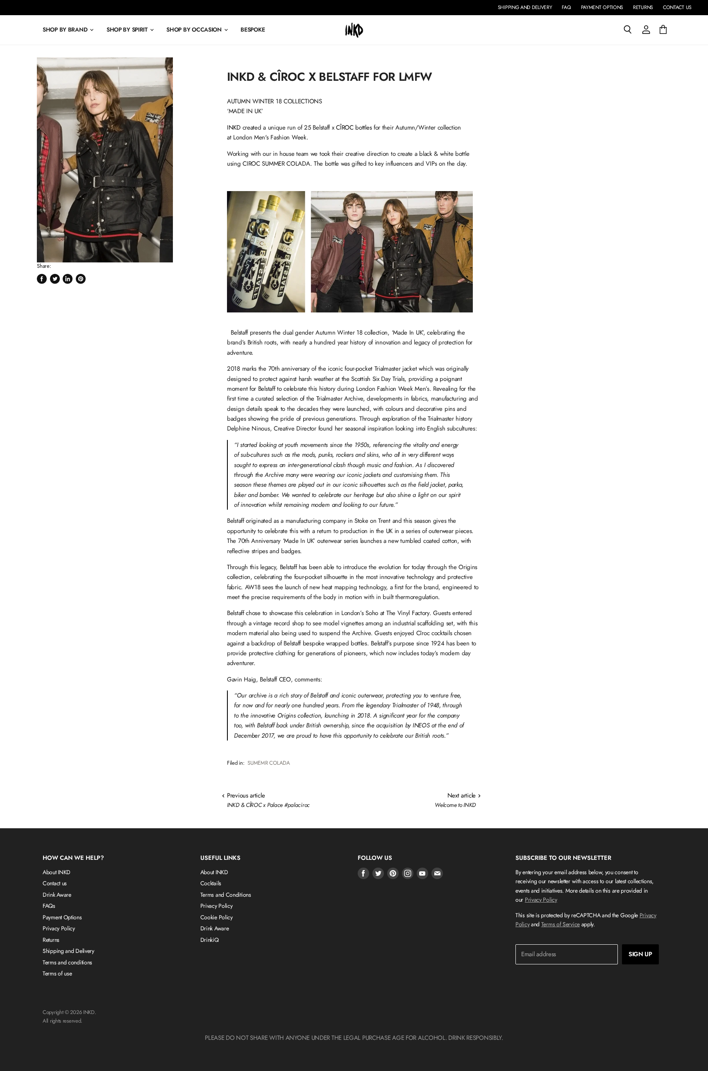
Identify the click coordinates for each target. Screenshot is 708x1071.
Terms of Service (560, 924)
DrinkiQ (209, 940)
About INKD (56, 872)
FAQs (49, 906)
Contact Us (677, 7)
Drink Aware (57, 895)
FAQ (566, 7)
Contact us (55, 883)
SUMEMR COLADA (268, 763)
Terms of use (57, 973)
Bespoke (253, 29)
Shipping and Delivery (525, 7)
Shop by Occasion (194, 29)
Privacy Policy (59, 928)
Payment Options (602, 7)
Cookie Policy (216, 917)
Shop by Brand (66, 29)
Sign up (640, 954)
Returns (643, 7)
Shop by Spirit (128, 29)
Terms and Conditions (225, 895)
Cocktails (210, 883)
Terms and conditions (67, 962)
